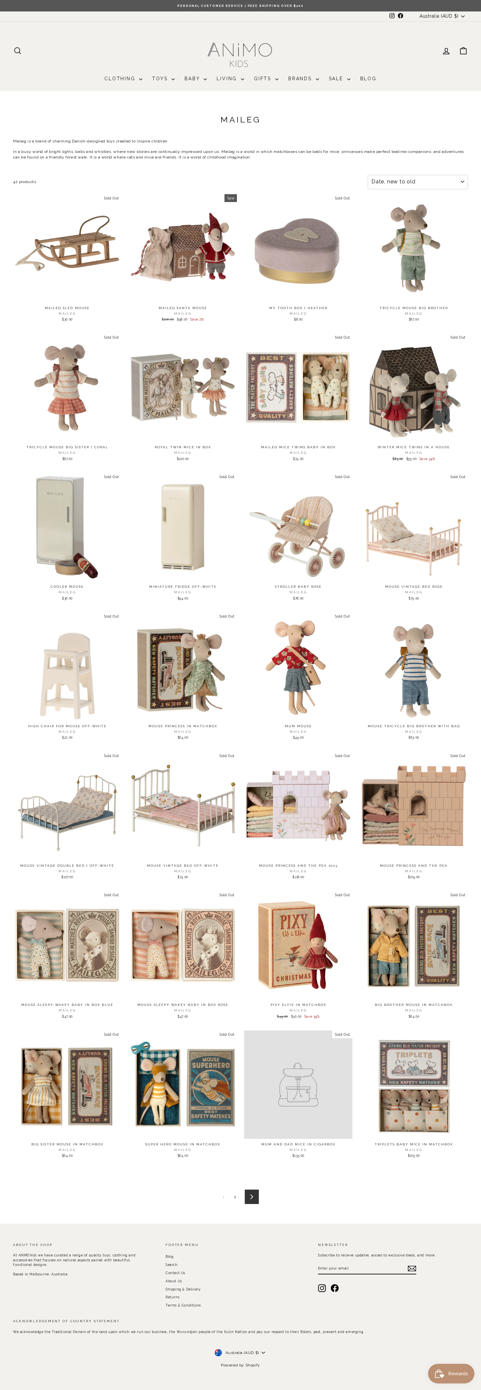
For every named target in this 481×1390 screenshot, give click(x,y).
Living (228, 78)
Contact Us (175, 1273)
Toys (161, 78)
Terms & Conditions (183, 1305)
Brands (301, 78)
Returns (172, 1297)
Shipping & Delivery (183, 1289)
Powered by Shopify (240, 1365)
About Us (174, 1281)
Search (172, 1265)
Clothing (120, 78)
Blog (368, 78)
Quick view (67, 296)
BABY (193, 78)
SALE (337, 78)
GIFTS (264, 78)
